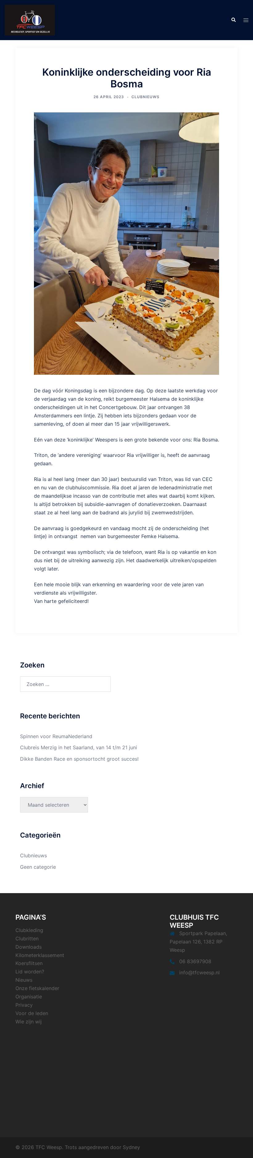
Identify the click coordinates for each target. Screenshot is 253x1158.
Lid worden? (29, 971)
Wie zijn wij (28, 1021)
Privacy (24, 1005)
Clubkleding (29, 930)
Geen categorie (38, 867)
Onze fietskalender (37, 988)
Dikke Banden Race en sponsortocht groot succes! (79, 759)
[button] (233, 20)
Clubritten (27, 938)
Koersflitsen (29, 963)
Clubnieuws (145, 96)
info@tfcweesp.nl (199, 972)
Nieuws (23, 980)
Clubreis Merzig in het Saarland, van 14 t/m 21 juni (78, 747)
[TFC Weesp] (30, 19)
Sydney (131, 1147)
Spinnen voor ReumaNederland (56, 736)
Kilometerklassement (39, 955)
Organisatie (28, 996)
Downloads (28, 947)
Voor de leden (31, 1013)
